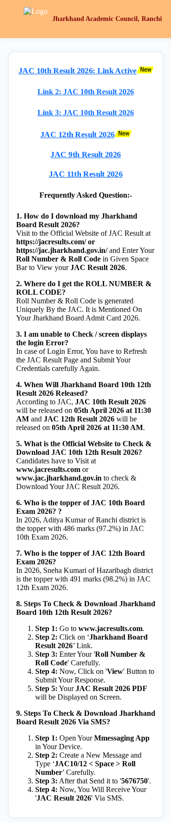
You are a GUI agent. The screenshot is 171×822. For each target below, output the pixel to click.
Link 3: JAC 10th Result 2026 (86, 113)
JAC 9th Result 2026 (85, 154)
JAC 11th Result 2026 (85, 174)
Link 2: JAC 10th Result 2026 (86, 92)
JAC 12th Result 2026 (77, 134)
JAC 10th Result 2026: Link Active (77, 71)
